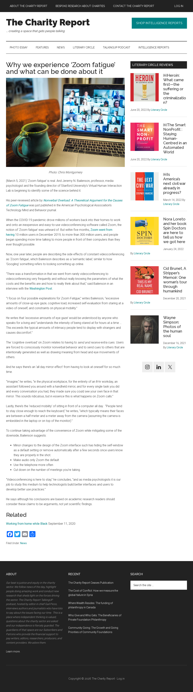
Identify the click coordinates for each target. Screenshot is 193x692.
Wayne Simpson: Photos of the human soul (172, 326)
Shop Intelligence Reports (159, 23)
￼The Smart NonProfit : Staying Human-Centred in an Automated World (175, 138)
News (23, 543)
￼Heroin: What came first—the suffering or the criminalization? (174, 89)
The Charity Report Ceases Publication (91, 582)
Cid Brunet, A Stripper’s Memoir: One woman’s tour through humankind (175, 279)
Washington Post (40, 288)
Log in (121, 678)
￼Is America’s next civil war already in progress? (174, 183)
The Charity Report (48, 22)
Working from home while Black (26, 523)
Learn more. (13, 651)
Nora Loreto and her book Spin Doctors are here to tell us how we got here (174, 230)
